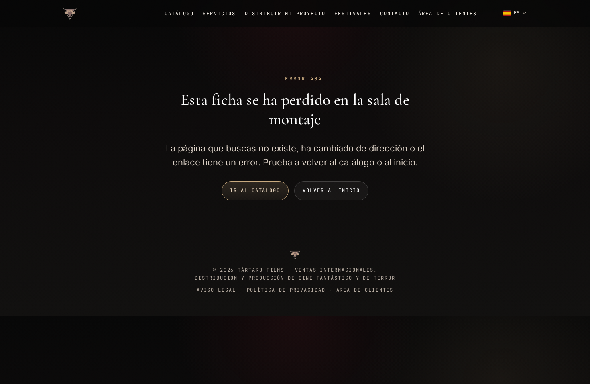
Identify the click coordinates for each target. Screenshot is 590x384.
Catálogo (179, 13)
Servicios (219, 13)
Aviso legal (216, 290)
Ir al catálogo (255, 190)
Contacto (394, 13)
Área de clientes (447, 13)
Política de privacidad (286, 290)
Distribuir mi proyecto (285, 13)
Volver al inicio (331, 190)
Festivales (352, 13)
